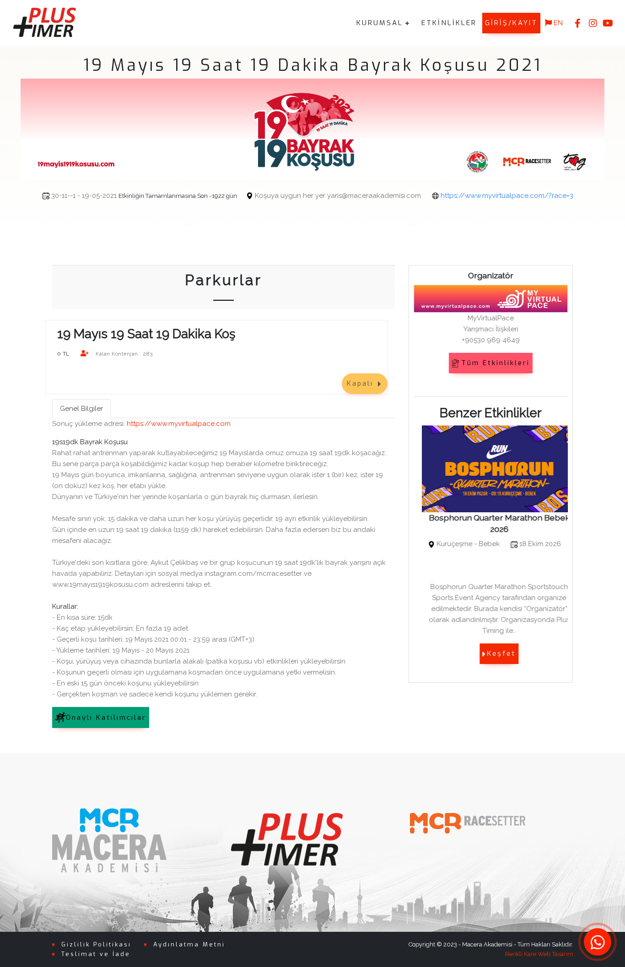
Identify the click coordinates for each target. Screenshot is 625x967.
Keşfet (493, 653)
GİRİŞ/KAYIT (511, 22)
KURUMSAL (379, 22)
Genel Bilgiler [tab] (81, 408)
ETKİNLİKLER (449, 22)
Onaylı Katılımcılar (106, 717)
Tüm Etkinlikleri (495, 362)
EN (557, 23)
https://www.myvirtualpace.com (179, 424)
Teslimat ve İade (95, 954)
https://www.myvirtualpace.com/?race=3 (507, 195)
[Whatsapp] (597, 942)
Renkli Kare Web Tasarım (539, 954)
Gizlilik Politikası (96, 944)
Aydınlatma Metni (189, 944)
